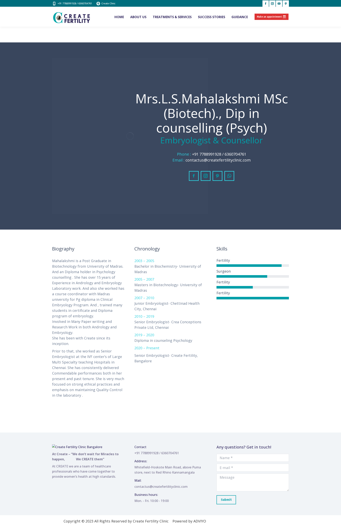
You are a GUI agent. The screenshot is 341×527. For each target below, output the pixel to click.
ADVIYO (199, 521)
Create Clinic (108, 3)
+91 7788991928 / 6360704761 (75, 3)
